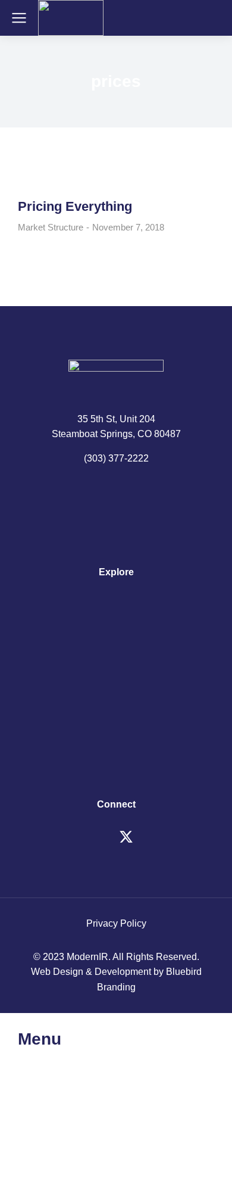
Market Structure (50, 227)
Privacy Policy (116, 923)
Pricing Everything (75, 206)
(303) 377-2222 (116, 458)
